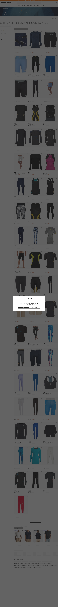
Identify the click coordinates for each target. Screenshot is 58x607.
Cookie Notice (34, 304)
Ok (23, 307)
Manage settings (34, 307)
